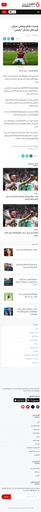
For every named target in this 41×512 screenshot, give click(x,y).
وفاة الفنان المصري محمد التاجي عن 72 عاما (28, 295)
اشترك (6, 497)
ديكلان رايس (30, 146)
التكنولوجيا (35, 362)
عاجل (4, 12)
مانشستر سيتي (21, 146)
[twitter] (4, 38)
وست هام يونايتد (33, 148)
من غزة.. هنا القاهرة (32, 359)
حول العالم (35, 336)
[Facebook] (38, 407)
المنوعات (35, 351)
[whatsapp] (8, 38)
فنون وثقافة (34, 347)
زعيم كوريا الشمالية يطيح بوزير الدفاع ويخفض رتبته (26, 265)
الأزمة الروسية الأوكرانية (31, 355)
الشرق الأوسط (33, 332)
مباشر (4, 4)
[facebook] (12, 38)
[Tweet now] (33, 407)
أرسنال (14, 146)
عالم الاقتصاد (34, 340)
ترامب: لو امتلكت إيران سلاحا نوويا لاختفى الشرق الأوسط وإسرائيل (27, 311)
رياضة (36, 343)
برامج (13, 12)
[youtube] (28, 407)
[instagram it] (23, 407)
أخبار (36, 328)
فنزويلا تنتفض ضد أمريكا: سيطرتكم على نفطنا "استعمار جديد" (26, 281)
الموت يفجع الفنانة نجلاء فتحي (26, 250)
